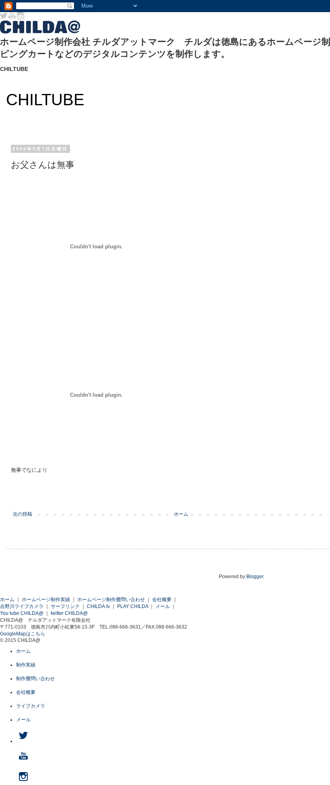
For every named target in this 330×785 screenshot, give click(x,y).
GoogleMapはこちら (22, 634)
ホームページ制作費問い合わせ (111, 599)
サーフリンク (65, 606)
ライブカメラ (30, 706)
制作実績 (25, 665)
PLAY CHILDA (132, 606)
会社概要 (161, 599)
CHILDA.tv (98, 606)
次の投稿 (22, 514)
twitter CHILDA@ (69, 613)
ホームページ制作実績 (46, 599)
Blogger (254, 576)
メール (162, 606)
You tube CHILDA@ (21, 613)
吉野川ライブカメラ (21, 606)
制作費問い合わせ (35, 678)
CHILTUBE (45, 99)
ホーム (181, 514)
